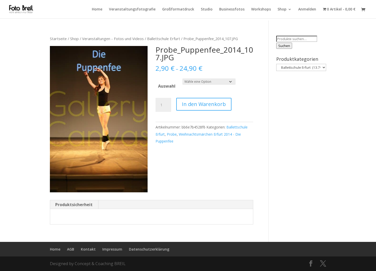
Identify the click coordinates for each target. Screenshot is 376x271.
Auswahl (166, 86)
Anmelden (307, 9)
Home (97, 9)
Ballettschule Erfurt (163, 38)
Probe (172, 134)
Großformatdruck (178, 9)
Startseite (58, 38)
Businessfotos (232, 9)
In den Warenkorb (204, 104)
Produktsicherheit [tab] (74, 204)
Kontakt (88, 249)
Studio (207, 9)
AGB (70, 249)
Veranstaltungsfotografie (132, 9)
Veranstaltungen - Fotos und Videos (113, 38)
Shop (282, 9)
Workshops (261, 9)
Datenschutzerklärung (149, 249)
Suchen (284, 45)
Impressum (112, 249)
